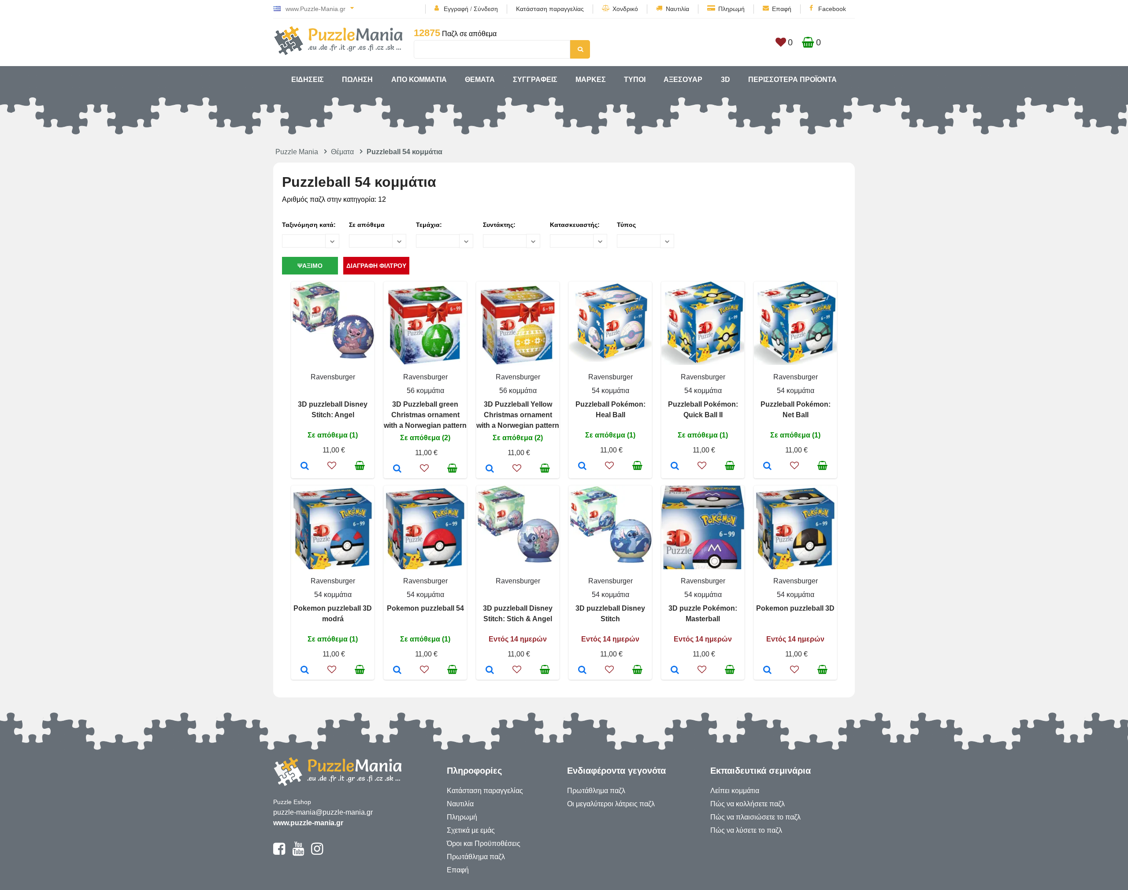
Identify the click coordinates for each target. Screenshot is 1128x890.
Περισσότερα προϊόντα (792, 79)
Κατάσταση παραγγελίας (550, 8)
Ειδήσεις (307, 79)
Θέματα (480, 79)
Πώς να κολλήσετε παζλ (747, 804)
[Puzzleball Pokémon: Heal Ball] (582, 466)
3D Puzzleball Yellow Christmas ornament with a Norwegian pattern (517, 414)
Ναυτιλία (677, 8)
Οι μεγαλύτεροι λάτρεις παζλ (611, 804)
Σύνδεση (486, 8)
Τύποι (635, 79)
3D (725, 79)
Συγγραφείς (535, 79)
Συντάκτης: (499, 224)
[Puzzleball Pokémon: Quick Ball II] (675, 466)
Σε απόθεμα (367, 224)
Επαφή (781, 8)
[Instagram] (317, 852)
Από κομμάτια (419, 79)
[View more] (332, 356)
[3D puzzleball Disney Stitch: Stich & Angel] (490, 670)
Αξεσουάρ (683, 79)
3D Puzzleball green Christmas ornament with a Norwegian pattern (425, 414)
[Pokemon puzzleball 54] (397, 670)
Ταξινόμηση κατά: (309, 224)
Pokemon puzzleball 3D (795, 608)
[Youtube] (298, 852)
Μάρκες (590, 79)
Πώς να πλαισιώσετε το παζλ (755, 817)
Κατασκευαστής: (575, 224)
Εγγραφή (456, 8)
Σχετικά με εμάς (471, 830)
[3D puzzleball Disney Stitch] (582, 670)
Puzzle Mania (296, 152)
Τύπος (626, 224)
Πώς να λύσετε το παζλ (746, 830)
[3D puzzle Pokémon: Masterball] (675, 670)
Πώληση (357, 79)
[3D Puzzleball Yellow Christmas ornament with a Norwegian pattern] (490, 469)
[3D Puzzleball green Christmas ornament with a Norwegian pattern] (397, 469)
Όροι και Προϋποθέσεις (483, 843)
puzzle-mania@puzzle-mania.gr (323, 812)
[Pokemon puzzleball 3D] (767, 670)
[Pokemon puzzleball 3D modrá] (305, 670)
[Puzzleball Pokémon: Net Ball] (767, 466)
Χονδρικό (625, 8)
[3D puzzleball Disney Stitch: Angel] (305, 466)
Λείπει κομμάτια (734, 790)
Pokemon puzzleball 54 (425, 608)
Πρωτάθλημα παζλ (476, 856)
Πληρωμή (731, 8)
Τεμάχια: (429, 224)
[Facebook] (279, 852)
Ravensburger (333, 377)
